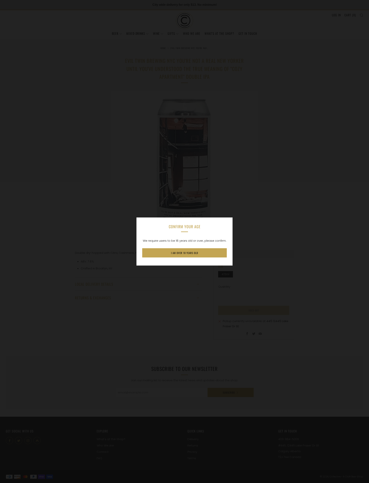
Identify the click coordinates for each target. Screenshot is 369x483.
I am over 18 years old (184, 253)
